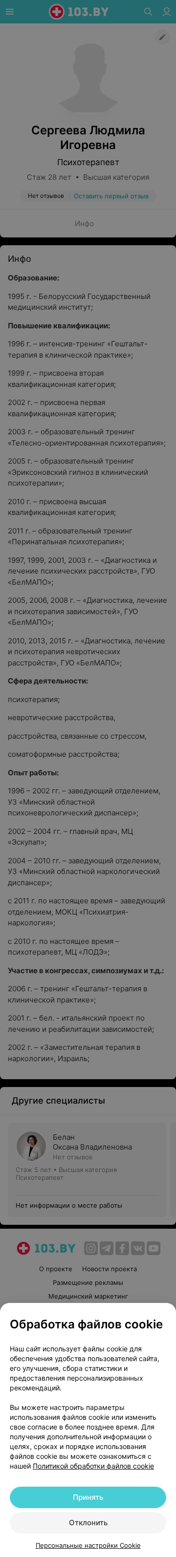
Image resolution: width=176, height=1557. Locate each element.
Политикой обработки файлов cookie (93, 1466)
